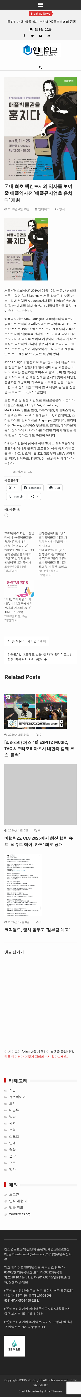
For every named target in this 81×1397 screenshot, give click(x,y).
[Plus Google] (48, 35)
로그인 (14, 1194)
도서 (12, 1103)
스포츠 (14, 1136)
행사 (62, 209)
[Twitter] (32, 35)
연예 (12, 1143)
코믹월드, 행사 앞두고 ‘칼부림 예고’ (37, 929)
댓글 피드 (16, 1207)
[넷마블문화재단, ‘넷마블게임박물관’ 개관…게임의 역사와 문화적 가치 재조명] (55, 554)
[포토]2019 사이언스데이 (29, 641)
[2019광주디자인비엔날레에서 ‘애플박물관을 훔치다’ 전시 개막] (21, 552)
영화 (12, 1150)
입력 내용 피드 (20, 1201)
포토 (12, 1163)
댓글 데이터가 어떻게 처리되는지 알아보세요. (36, 1056)
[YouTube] (40, 35)
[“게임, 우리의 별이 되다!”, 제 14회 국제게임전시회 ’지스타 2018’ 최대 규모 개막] (19, 588)
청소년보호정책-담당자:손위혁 (25, 1249)
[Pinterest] (56, 35)
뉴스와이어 (17, 1097)
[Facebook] (24, 35)
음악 (12, 1156)
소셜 (12, 1130)
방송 (12, 1117)
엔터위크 (44, 209)
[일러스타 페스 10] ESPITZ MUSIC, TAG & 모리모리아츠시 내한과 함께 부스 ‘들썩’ (39, 748)
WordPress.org (20, 1214)
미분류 (14, 1110)
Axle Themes (53, 1391)
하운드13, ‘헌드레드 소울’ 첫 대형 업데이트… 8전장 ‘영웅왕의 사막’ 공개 (39, 657)
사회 (12, 1123)
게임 (12, 1090)
